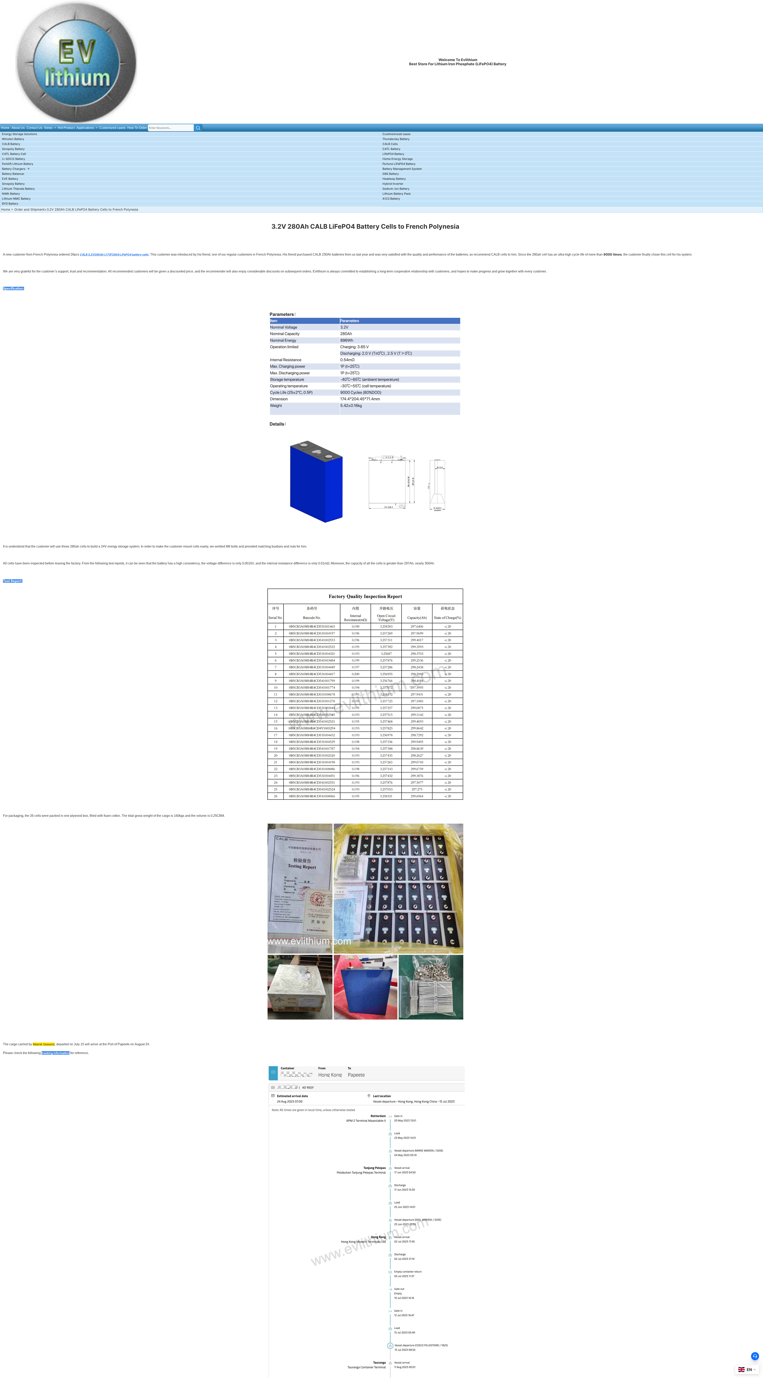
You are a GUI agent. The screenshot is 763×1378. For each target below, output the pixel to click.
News (48, 127)
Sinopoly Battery (13, 149)
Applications (85, 127)
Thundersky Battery (396, 139)
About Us (18, 127)
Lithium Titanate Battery (18, 188)
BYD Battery (10, 203)
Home (5, 127)
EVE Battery (10, 178)
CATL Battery (391, 149)
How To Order (137, 127)
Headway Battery (394, 178)
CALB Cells (390, 144)
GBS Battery (390, 173)
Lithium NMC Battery (16, 198)
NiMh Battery (11, 193)
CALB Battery (11, 144)
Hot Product (66, 127)
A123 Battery (391, 198)
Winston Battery (13, 139)
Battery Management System (402, 168)
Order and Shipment (29, 209)
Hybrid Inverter (392, 183)
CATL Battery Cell (14, 154)
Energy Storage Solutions (19, 134)
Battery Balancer (13, 173)
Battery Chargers (13, 168)
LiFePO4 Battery (393, 154)
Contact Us (34, 127)
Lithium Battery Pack (396, 193)
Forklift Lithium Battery (17, 163)
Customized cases (112, 127)
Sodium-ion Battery (395, 188)
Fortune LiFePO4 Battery (398, 163)
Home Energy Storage (397, 158)
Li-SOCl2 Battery (13, 158)
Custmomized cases (396, 134)
